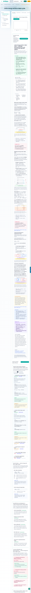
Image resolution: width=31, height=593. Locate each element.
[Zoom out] (25, 30)
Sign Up (25, 1)
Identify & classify (16, 373)
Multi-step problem (21, 373)
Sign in (22, 1)
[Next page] (25, 24)
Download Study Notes (24, 38)
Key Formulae (29, 12)
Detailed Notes (19, 12)
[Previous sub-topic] (2, 8)
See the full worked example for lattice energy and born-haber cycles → (20, 230)
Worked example (24, 12)
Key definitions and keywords (19, 351)
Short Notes (14, 12)
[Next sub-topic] (27, 8)
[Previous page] (14, 30)
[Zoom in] (26, 30)
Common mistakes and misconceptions (20, 352)
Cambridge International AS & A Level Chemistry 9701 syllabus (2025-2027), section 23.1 (20, 355)
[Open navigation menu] (1, 1)
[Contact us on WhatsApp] (29, 589)
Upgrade (29, 1)
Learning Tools (16, 1)
